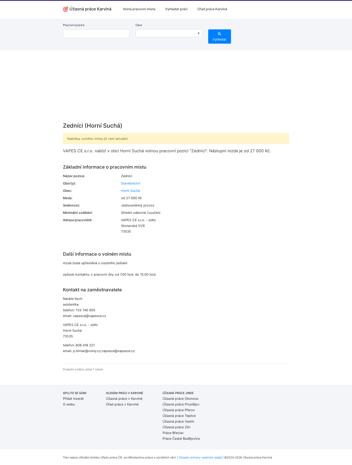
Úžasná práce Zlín (176, 427)
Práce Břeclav (173, 433)
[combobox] (168, 33)
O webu (69, 404)
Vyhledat (219, 39)
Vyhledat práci (176, 9)
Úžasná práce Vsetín (178, 421)
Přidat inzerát (73, 399)
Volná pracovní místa (139, 9)
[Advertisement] (176, 88)
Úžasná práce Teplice (179, 416)
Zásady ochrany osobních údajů (200, 457)
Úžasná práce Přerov (179, 410)
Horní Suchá (130, 191)
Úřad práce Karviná (212, 9)
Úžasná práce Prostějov (181, 404)
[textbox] (144, 33)
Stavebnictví (130, 183)
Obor (138, 25)
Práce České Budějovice (181, 438)
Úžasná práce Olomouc (181, 399)
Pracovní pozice (73, 25)
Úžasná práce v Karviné (124, 399)
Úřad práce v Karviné (122, 404)
